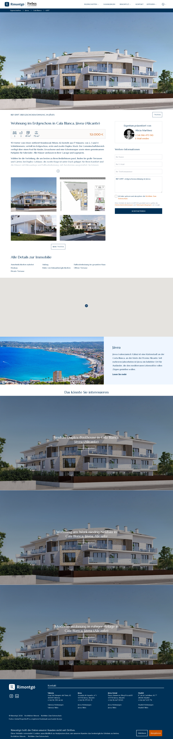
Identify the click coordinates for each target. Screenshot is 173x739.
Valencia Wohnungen (55, 705)
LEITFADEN (151, 4)
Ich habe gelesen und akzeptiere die (137, 197)
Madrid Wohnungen (145, 705)
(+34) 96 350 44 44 (55, 700)
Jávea (27, 10)
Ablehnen (142, 733)
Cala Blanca (37, 10)
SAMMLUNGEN (109, 4)
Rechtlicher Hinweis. (18, 736)
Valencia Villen (53, 708)
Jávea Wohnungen (84, 705)
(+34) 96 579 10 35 (85, 700)
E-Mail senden (142, 138)
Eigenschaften (15, 10)
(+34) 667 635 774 (145, 700)
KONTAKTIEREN (138, 211)
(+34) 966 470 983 (144, 135)
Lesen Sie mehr (120, 374)
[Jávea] (52, 360)
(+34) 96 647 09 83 (115, 700)
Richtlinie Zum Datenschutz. (38, 736)
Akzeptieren (156, 733)
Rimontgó (124, 4)
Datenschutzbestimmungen (124, 205)
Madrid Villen (143, 708)
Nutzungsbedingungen (144, 205)
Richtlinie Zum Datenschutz (51, 716)
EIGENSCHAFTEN (90, 4)
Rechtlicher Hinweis (32, 716)
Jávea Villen (82, 708)
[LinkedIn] (17, 696)
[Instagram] (11, 696)
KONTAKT (139, 4)
